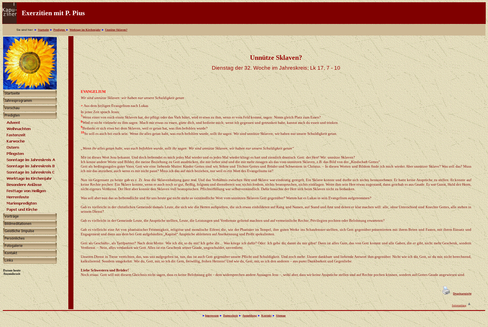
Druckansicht (462, 293)
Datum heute (12, 270)
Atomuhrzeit (11, 273)
